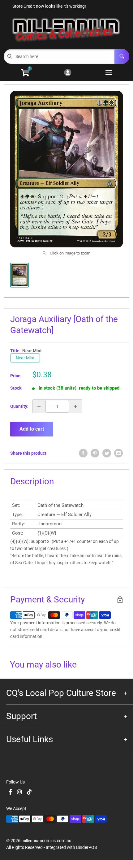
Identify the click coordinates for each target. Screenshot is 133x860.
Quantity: (19, 406)
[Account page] (67, 73)
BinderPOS (86, 847)
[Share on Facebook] (83, 453)
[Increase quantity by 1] (75, 406)
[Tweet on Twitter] (106, 453)
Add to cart (31, 429)
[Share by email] (118, 453)
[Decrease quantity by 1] (38, 406)
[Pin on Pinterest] (95, 453)
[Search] (121, 56)
